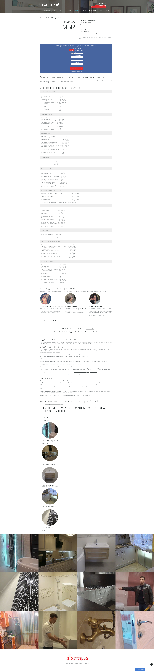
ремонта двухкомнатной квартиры (81, 372)
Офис (82, 50)
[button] (140, 669)
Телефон (76, 62)
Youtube (90, 328)
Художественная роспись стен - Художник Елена (51, 306)
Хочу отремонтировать (76, 48)
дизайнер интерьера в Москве (79, 308)
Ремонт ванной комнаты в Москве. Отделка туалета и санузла (48, 529)
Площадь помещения (76, 55)
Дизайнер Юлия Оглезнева (95, 306)
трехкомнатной (93, 372)
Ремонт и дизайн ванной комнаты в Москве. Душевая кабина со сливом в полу (50, 442)
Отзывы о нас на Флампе (46, 82)
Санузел (77, 50)
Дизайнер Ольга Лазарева (71, 306)
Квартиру (71, 50)
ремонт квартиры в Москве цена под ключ (53, 404)
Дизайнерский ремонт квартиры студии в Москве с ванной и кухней (49, 464)
